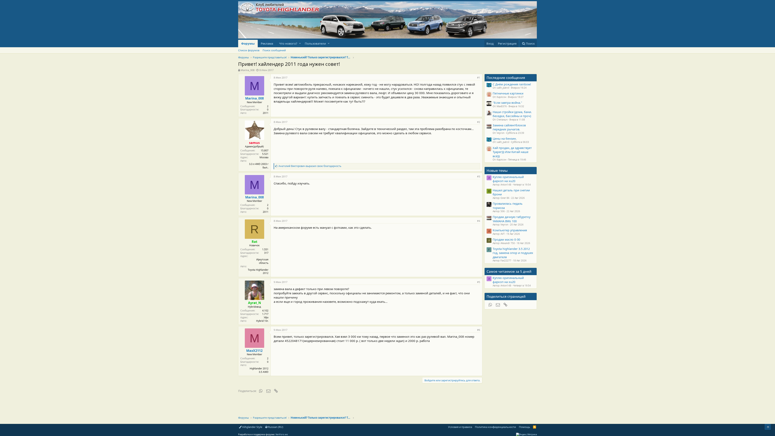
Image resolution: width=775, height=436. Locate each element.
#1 (478, 77)
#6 (478, 330)
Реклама (267, 43)
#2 (478, 122)
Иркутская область (262, 261)
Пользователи (315, 43)
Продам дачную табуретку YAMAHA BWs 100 (511, 219)
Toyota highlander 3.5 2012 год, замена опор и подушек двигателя (513, 253)
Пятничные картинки (508, 93)
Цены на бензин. (505, 138)
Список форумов (248, 50)
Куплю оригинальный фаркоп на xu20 (508, 179)
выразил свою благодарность (310, 166)
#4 (478, 221)
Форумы (248, 43)
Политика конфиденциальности (495, 427)
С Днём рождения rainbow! (512, 84)
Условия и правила (460, 427)
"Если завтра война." (507, 103)
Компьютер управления (510, 230)
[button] (300, 43)
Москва (264, 157)
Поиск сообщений (274, 50)
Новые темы (497, 170)
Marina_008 (247, 70)
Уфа (266, 317)
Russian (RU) (275, 427)
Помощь (524, 427)
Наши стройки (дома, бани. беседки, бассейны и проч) (512, 114)
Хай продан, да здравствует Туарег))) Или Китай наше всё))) (512, 152)
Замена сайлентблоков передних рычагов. (509, 127)
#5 (478, 282)
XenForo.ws (281, 434)
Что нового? (288, 43)
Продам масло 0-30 (506, 239)
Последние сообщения (506, 77)
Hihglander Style (252, 427)
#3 (478, 176)
